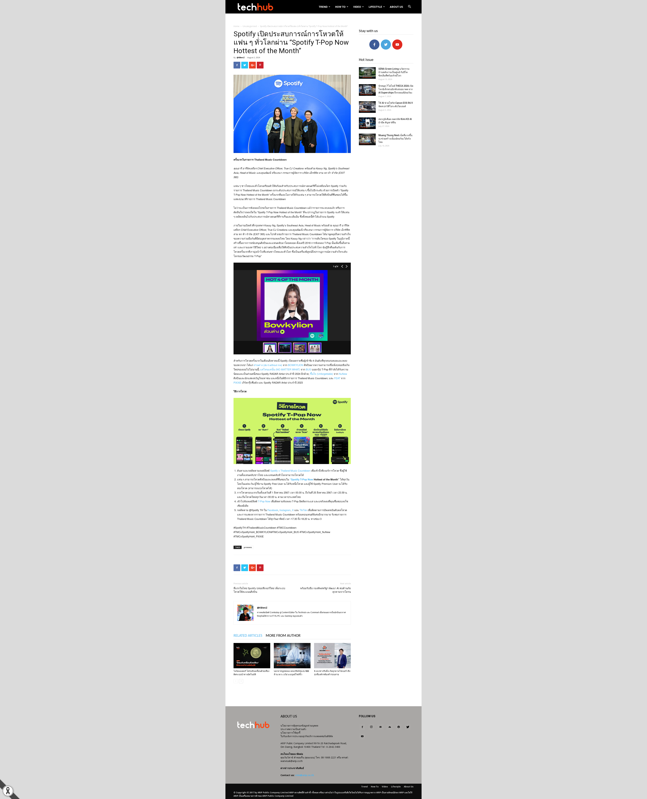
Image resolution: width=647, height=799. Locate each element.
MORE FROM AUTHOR (283, 636)
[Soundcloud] (389, 727)
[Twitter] (407, 727)
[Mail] (380, 727)
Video (357, 7)
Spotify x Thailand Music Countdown (290, 470)
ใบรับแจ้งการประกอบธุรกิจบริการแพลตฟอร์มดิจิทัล (307, 736)
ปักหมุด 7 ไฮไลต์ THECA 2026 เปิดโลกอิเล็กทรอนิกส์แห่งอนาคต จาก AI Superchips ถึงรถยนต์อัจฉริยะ (395, 89)
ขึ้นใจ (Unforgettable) (321, 373)
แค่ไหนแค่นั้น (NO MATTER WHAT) (280, 369)
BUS (308, 369)
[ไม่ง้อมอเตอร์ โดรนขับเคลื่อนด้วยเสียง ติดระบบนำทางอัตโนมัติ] (252, 655)
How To (340, 7)
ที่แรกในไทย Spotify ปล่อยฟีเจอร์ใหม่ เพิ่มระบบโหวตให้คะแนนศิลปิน (259, 590)
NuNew (343, 373)
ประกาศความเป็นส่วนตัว (293, 729)
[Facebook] (362, 727)
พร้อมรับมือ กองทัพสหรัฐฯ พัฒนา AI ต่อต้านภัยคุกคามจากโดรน (325, 590)
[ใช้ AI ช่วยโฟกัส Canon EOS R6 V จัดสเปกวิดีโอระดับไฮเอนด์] (367, 107)
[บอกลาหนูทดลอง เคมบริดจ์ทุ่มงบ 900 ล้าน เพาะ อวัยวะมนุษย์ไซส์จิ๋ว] (292, 655)
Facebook (272, 510)
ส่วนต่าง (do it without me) (268, 365)
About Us (396, 7)
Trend (323, 7)
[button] (409, 7)
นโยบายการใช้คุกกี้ (290, 732)
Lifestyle (375, 7)
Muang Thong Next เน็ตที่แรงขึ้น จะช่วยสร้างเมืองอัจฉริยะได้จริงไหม (395, 138)
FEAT (337, 378)
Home (236, 26)
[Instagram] (371, 727)
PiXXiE (237, 382)
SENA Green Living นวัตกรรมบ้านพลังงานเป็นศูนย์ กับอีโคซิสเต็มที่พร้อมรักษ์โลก (393, 72)
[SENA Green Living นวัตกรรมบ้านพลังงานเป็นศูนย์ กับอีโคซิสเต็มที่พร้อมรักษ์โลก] (367, 73)
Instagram (285, 510)
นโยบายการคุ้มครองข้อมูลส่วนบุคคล (299, 725)
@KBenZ (241, 57)
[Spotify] (398, 727)
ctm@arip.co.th (304, 775)
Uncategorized (250, 26)
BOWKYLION (295, 365)
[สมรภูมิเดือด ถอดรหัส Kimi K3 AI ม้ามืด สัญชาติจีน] (367, 123)
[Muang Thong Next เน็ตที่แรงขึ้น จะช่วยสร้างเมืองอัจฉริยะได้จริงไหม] (367, 139)
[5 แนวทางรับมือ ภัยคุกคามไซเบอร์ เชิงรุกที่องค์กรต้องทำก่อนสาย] (332, 655)
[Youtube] (362, 736)
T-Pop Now (264, 501)
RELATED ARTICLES (248, 636)
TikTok (303, 510)
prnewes (248, 547)
